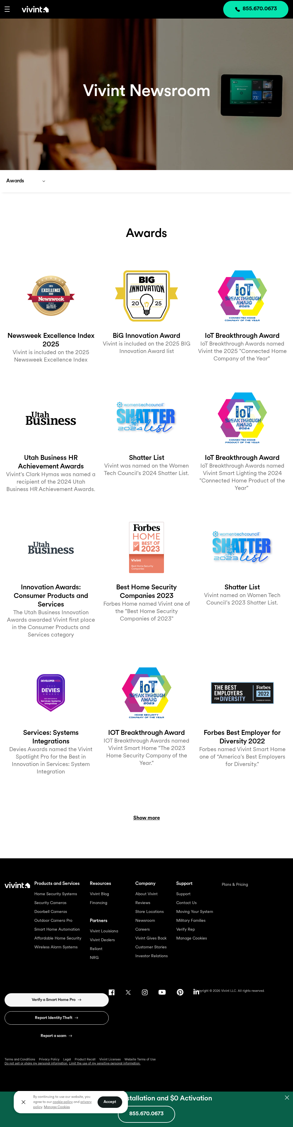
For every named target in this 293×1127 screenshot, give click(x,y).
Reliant (96, 949)
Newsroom (145, 921)
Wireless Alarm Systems (56, 947)
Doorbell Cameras (50, 912)
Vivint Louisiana (104, 931)
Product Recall (85, 1059)
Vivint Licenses (110, 1059)
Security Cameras (50, 903)
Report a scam (53, 1036)
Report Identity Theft (53, 1018)
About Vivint (146, 894)
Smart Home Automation (57, 929)
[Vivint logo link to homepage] (29, 9)
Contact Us (186, 903)
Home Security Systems (55, 894)
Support (183, 894)
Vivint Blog (99, 894)
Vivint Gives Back (151, 938)
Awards (15, 181)
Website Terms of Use (140, 1059)
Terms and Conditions (20, 1059)
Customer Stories (151, 947)
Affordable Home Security (57, 938)
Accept (110, 1102)
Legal (67, 1059)
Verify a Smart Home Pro (54, 1000)
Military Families (190, 921)
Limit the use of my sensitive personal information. (104, 1063)
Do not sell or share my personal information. (36, 1063)
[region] (71, 1101)
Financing (98, 903)
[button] (7, 9)
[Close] (23, 1102)
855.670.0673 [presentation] (260, 9)
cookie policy (63, 1102)
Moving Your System (194, 912)
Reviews (142, 903)
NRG (94, 958)
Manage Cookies (191, 938)
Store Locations (149, 912)
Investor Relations (151, 956)
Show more (146, 818)
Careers (142, 929)
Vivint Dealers (102, 940)
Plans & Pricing (235, 885)
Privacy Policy (49, 1059)
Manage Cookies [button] (57, 1107)
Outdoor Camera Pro (53, 921)
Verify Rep (185, 929)
